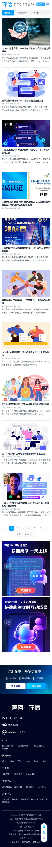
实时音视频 (23, 746)
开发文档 (6, 774)
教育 (12, 761)
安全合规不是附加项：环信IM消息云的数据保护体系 (25, 404)
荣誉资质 (16, 799)
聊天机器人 (39, 746)
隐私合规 (44, 799)
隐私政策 (26, 842)
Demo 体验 (30, 774)
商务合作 (12, 732)
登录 (32, 4)
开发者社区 (7, 787)
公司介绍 (6, 799)
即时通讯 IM (7, 746)
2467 (19, 534)
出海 (44, 761)
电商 (28, 761)
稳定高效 (26, 678)
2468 (27, 534)
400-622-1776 (15, 718)
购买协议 (6, 802)
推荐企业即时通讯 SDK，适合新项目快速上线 (22, 101)
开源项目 (35, 13)
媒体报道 (25, 799)
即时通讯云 (21, 13)
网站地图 (15, 842)
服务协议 (36, 842)
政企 (36, 761)
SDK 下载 (18, 774)
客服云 (5, 749)
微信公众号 (13, 725)
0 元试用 (39, 678)
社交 (4, 761)
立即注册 (40, 4)
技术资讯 (42, 787)
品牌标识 (35, 799)
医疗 (20, 761)
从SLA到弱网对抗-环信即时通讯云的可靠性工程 (23, 454)
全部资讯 (8, 13)
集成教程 (30, 787)
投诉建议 (22, 732)
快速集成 (13, 678)
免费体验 (15, 686)
